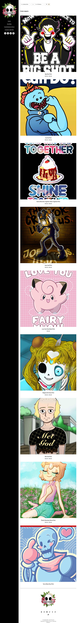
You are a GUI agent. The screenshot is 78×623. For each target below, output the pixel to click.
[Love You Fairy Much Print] (48, 271)
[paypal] (13, 33)
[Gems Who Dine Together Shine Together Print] (48, 143)
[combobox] (48, 14)
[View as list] (49, 4)
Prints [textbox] (47, 14)
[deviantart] (11, 33)
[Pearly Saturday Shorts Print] (48, 462)
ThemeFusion (43, 621)
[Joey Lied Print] (48, 207)
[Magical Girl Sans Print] (48, 335)
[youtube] (47, 612)
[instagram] (5, 33)
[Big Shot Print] (48, 16)
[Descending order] (33, 4)
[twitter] (41, 612)
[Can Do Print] (48, 80)
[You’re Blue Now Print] (48, 526)
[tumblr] (8, 33)
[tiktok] (50, 612)
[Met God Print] (48, 398)
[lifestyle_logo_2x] (9, 2)
